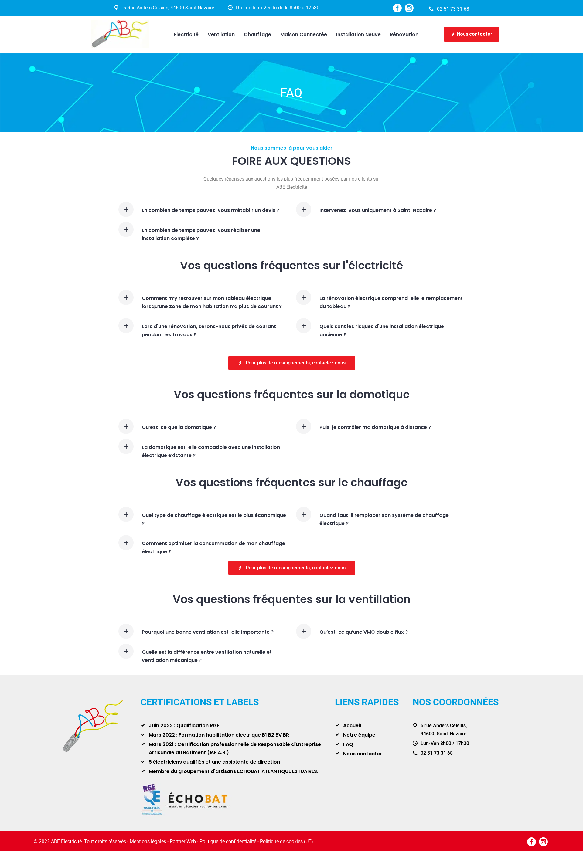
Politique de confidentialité (227, 841)
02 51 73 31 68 (453, 9)
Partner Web (183, 841)
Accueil (352, 725)
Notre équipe (359, 734)
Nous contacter (474, 34)
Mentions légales (148, 841)
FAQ (348, 744)
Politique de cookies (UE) (286, 841)
